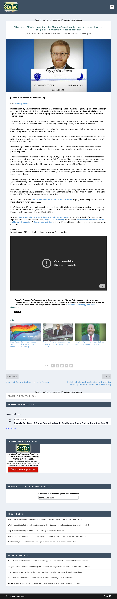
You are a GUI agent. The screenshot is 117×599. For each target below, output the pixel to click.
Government (56, 33)
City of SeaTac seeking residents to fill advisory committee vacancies (36, 530)
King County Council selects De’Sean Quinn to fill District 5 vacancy (89, 343)
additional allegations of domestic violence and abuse (44, 217)
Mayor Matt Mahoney (54, 219)
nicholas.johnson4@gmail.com (81, 304)
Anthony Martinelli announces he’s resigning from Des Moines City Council (56, 344)
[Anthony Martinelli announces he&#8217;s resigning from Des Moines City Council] (58, 332)
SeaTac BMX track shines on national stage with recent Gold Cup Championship (48, 583)
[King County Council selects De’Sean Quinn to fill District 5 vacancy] (90, 332)
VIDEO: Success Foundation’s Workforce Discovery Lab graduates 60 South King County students (46, 519)
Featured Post (44, 33)
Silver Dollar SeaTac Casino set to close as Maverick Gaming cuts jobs (54, 572)
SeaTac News (81, 33)
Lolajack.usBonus (15, 566)
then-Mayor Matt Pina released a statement (52, 199)
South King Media (18, 596)
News (64, 33)
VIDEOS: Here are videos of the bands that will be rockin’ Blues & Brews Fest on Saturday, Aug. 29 (46, 536)
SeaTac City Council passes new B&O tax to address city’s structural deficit (43, 578)
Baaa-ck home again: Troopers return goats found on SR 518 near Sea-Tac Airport (57, 566)
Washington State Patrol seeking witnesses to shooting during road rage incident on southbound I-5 (48, 525)
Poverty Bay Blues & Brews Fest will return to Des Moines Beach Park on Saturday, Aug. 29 (61, 423)
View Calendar (11, 428)
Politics (71, 33)
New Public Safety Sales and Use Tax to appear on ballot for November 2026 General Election (50, 561)
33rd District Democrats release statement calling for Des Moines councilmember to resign (23, 344)
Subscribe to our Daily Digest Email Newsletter (58, 494)
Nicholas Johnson (21, 103)
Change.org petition (42, 222)
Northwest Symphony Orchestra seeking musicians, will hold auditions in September (42, 542)
